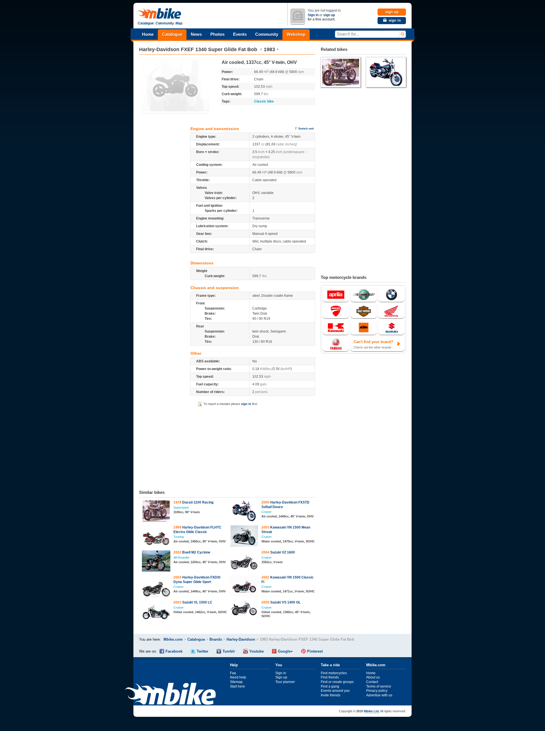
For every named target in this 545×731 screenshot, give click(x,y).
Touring (178, 536)
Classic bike (264, 101)
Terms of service (378, 686)
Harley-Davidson (159, 49)
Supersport (181, 507)
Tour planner (285, 682)
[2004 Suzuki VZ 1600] (244, 561)
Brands (215, 639)
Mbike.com (173, 639)
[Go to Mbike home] (160, 13)
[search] (402, 34)
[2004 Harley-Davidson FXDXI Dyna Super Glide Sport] (156, 586)
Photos (217, 34)
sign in (246, 404)
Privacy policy (376, 691)
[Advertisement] (227, 447)
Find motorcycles (334, 673)
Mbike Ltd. (372, 711)
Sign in (313, 15)
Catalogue (172, 34)
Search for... (348, 34)
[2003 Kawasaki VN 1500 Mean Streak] (244, 536)
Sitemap (236, 682)
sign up (329, 15)
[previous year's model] (261, 49)
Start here (237, 686)
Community (266, 34)
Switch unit (306, 128)
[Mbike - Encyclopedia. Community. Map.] (170, 694)
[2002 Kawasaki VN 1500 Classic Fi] (244, 586)
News (196, 34)
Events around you (335, 691)
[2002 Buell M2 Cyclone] (156, 561)
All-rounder (181, 557)
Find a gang (330, 686)
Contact (372, 682)
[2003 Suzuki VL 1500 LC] (156, 611)
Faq (233, 673)
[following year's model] (277, 49)
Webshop (296, 34)
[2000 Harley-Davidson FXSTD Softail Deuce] (244, 511)
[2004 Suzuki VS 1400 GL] (244, 609)
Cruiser (266, 511)
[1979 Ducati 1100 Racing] (156, 511)
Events (240, 34)
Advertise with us (379, 695)
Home (148, 34)
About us (373, 677)
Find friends (330, 677)
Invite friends (330, 695)
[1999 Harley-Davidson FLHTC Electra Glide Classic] (156, 536)
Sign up (281, 677)
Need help (238, 677)
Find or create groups (337, 682)
